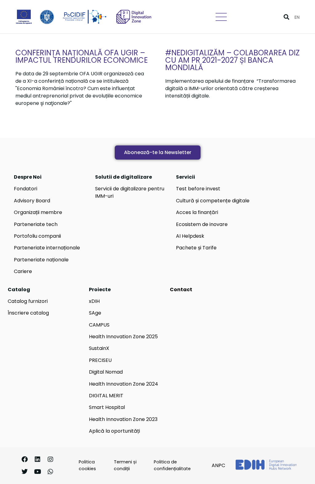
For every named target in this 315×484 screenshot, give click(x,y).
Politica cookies (87, 465)
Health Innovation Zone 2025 (123, 336)
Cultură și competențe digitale (212, 200)
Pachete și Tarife (196, 247)
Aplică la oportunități (114, 430)
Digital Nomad (106, 371)
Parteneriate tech (36, 224)
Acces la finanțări (197, 212)
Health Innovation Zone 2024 (123, 383)
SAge (95, 312)
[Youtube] (37, 472)
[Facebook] (24, 459)
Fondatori (25, 188)
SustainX (99, 348)
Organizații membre (38, 212)
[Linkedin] (37, 459)
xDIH (94, 301)
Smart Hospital (107, 407)
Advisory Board (32, 200)
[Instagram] (50, 459)
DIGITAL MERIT (106, 395)
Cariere (23, 271)
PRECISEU (100, 360)
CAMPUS (99, 324)
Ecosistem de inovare (202, 224)
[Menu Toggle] (221, 17)
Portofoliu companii (37, 236)
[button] (286, 17)
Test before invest (198, 188)
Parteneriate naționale (41, 259)
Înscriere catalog (28, 312)
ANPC (218, 465)
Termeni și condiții (125, 465)
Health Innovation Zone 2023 (123, 419)
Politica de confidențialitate (172, 465)
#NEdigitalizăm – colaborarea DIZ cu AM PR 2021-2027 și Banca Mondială (232, 60)
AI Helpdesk (190, 236)
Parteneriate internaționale (47, 247)
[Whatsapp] (50, 472)
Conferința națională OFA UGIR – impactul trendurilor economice (81, 56)
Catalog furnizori (28, 301)
